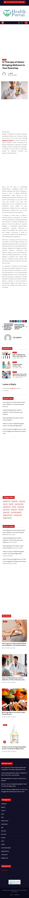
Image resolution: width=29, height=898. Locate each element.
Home (11, 894)
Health (4, 59)
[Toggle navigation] (19, 23)
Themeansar (14, 891)
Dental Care (19, 504)
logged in (12, 388)
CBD (11, 504)
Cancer (22, 501)
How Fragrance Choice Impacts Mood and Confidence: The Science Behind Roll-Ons (14, 404)
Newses (24, 890)
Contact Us (4, 870)
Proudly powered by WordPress (10, 890)
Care (5, 504)
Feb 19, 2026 (7, 717)
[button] (22, 22)
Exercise (21, 507)
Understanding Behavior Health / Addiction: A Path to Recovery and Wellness (13, 412)
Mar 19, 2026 (7, 682)
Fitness (14, 509)
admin (11, 73)
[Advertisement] (14, 39)
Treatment (17, 515)
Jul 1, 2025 (15, 367)
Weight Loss (7, 518)
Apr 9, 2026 (7, 648)
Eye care (6, 509)
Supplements (7, 515)
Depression (7, 507)
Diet (14, 507)
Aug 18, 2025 (16, 358)
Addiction (6, 501)
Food (20, 509)
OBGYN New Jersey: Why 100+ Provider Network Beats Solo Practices (20, 375)
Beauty (14, 501)
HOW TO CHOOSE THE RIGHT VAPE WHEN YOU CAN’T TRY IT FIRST (19, 356)
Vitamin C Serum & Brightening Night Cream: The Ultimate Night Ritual (14, 748)
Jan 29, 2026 (7, 751)
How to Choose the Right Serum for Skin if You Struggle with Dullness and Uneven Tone (14, 431)
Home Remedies (16, 512)
